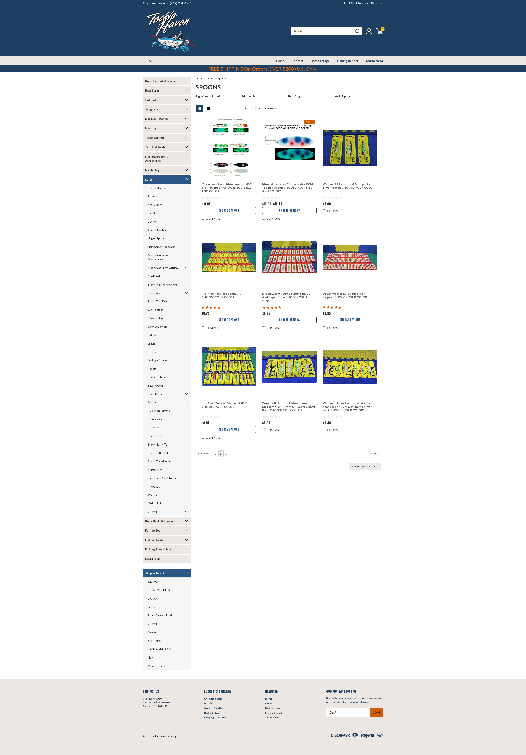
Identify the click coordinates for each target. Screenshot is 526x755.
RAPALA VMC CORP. (160, 649)
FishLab (152, 335)
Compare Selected (364, 466)
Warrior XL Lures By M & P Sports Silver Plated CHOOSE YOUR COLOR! (349, 185)
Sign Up (218, 708)
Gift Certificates (356, 3)
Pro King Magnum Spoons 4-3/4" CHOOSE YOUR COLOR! (224, 404)
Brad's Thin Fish (157, 301)
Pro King (154, 427)
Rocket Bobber (157, 377)
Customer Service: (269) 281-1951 (167, 3)
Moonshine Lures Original (163, 267)
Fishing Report (347, 61)
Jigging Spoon (156, 238)
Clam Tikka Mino (158, 230)
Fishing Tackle (154, 540)
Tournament (374, 61)
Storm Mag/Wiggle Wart (162, 284)
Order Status (211, 712)
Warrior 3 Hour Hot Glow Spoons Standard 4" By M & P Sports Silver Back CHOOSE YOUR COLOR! (347, 406)
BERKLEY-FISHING (159, 590)
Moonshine (156, 419)
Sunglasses (152, 109)
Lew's (151, 607)
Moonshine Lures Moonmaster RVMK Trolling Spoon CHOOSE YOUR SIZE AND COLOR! (288, 187)
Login (207, 708)
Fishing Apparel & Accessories (156, 158)
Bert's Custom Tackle (160, 615)
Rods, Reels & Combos (159, 521)
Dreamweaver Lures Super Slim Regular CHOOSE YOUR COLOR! (345, 295)
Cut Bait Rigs (155, 310)
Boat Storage (320, 61)
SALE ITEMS (152, 558)
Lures (149, 179)
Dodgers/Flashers (157, 118)
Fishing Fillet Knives (158, 549)
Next (373, 453)
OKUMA (153, 581)
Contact (297, 61)
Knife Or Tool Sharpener (161, 81)
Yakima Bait (155, 503)
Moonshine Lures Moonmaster (158, 257)
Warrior (152, 495)
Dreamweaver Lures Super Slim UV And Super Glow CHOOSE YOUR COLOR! (286, 297)
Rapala (152, 368)
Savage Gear (155, 385)
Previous (205, 453)
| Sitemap (171, 736)
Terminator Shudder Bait (163, 478)
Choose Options (228, 210)
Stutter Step (155, 469)
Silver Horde (155, 394)
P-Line (151, 196)
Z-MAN (152, 511)
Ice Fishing (152, 170)
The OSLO (154, 486)
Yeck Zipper (155, 204)
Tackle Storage (155, 137)
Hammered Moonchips (161, 247)
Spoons (152, 402)
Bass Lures (152, 90)
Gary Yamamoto (158, 326)
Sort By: (249, 108)
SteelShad (154, 276)
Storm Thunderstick (160, 461)
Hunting (150, 128)
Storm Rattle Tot (158, 453)
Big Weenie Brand (160, 410)
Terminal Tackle (155, 147)
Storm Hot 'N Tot (158, 444)
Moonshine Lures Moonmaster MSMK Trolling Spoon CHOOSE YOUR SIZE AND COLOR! (228, 187)
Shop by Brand (154, 573)
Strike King (154, 293)
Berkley (152, 221)
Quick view (229, 148)
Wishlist (377, 3)
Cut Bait (150, 100)
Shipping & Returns (215, 717)
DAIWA (152, 598)
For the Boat (153, 530)
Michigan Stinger (158, 360)
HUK (150, 657)
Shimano (153, 632)
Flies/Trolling (155, 318)
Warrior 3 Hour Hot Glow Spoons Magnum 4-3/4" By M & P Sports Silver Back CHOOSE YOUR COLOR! (288, 406)
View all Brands (157, 666)
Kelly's (152, 352)
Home (280, 61)
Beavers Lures (156, 188)
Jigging (152, 343)
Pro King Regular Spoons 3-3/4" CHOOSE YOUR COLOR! (224, 295)
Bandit (152, 213)
